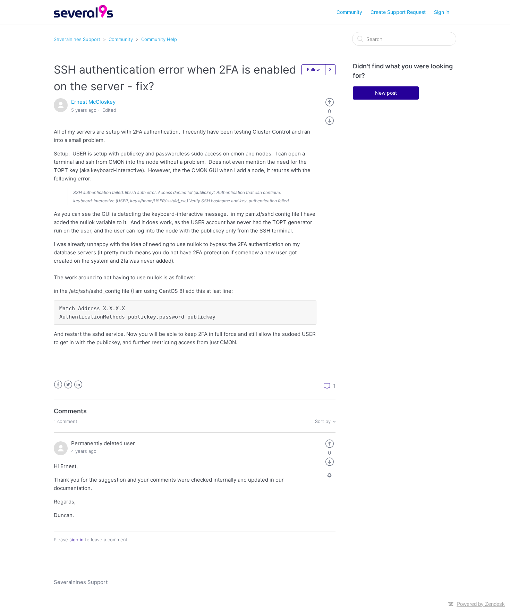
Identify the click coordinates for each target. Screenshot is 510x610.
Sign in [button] (441, 12)
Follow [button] (313, 69)
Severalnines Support (77, 39)
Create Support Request (398, 12)
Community (349, 12)
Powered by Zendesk (481, 604)
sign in (76, 539)
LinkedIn (78, 384)
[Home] (83, 15)
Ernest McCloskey (93, 102)
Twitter (68, 384)
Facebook (58, 384)
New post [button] (386, 93)
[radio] (329, 102)
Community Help (159, 39)
